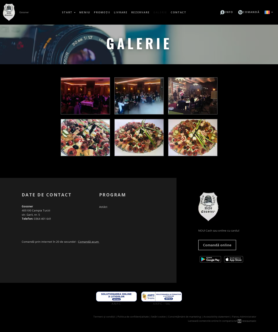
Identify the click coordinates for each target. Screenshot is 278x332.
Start (67, 12)
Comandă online (217, 245)
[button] (226, 12)
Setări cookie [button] (158, 316)
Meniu (84, 12)
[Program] (117, 206)
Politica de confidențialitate (133, 316)
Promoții (102, 12)
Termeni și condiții (104, 316)
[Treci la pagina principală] (227, 206)
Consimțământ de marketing (185, 316)
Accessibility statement (216, 316)
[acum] (112, 207)
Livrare (121, 12)
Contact (178, 12)
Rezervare (140, 12)
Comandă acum (88, 242)
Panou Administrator (244, 316)
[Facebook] (100, 215)
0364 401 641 (42, 219)
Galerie (160, 12)
